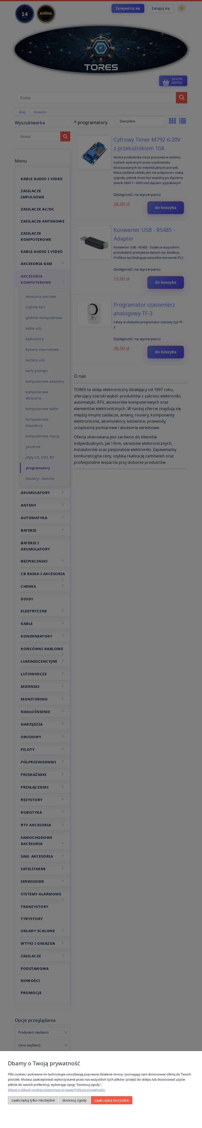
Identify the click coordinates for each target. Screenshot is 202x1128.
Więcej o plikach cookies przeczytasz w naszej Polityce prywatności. (56, 1090)
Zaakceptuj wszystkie (111, 1100)
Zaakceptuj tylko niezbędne (33, 1100)
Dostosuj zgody (74, 1100)
